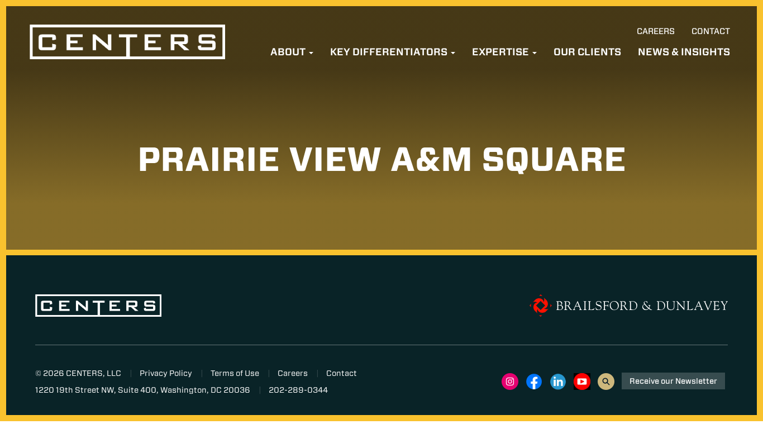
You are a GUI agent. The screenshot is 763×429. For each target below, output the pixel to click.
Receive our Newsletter (673, 380)
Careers (656, 31)
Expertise (501, 52)
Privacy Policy (166, 373)
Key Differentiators (390, 52)
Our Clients (587, 52)
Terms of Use (235, 373)
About (289, 52)
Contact (711, 31)
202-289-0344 (298, 389)
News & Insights (684, 52)
